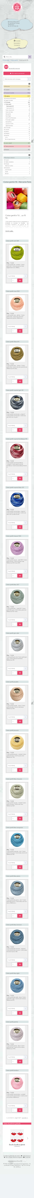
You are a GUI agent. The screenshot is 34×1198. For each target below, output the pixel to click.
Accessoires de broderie (17, 98)
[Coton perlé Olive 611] (17, 356)
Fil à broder (6, 60)
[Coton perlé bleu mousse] (17, 773)
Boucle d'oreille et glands (17, 1104)
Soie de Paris (9, 121)
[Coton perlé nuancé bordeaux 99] (17, 449)
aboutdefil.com (12, 1123)
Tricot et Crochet (17, 93)
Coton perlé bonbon (12, 1032)
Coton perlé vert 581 (12, 240)
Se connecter (17, 43)
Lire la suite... (8, 231)
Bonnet (17, 173)
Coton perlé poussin (12, 708)
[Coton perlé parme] (17, 1005)
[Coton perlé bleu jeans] (17, 866)
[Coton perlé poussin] (17, 727)
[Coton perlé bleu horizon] (17, 912)
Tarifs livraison (26, 1115)
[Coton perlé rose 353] (17, 308)
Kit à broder (17, 127)
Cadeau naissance (17, 162)
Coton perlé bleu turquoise (14, 800)
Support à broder (17, 100)
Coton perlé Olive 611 (12, 337)
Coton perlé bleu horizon (14, 893)
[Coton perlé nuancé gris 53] (17, 402)
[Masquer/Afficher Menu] (29, 83)
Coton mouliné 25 (18, 110)
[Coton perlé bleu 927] (17, 588)
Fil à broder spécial (18, 119)
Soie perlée (18, 114)
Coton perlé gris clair (12, 615)
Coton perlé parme (12, 986)
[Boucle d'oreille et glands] (17, 1102)
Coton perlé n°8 (18, 106)
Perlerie (17, 149)
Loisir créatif (17, 143)
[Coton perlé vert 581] (17, 260)
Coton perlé (14, 60)
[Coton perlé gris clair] (17, 634)
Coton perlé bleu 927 (12, 569)
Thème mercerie (17, 146)
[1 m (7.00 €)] (17, 273)
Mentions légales (17, 1116)
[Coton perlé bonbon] (17, 1051)
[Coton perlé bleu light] (17, 959)
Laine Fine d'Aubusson (18, 118)
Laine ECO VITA (18, 123)
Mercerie (17, 86)
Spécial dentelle (18, 125)
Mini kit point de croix (17, 139)
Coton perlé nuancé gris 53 (14, 383)
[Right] (27, 1097)
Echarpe (17, 164)
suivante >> (25, 1077)
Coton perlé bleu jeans (13, 847)
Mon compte (9, 1116)
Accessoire (17, 167)
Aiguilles (17, 135)
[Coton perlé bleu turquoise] (17, 820)
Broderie (17, 96)
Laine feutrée (17, 169)
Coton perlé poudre (12, 661)
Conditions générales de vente (11, 1115)
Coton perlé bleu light (12, 939)
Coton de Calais (18, 112)
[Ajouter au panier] (19, 278)
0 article (18, 40)
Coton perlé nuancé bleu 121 (15, 476)
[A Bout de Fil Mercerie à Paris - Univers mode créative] (17, 11)
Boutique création (17, 157)
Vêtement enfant (9, 165)
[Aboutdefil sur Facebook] (24, 1120)
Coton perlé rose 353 (12, 289)
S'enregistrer (17, 45)
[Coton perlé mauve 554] (17, 541)
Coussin (17, 160)
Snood (17, 171)
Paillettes (17, 133)
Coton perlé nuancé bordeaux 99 (16, 430)
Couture (17, 89)
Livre (17, 137)
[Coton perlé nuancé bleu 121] (17, 495)
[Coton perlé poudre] (17, 681)
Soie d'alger (18, 116)
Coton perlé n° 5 (18, 108)
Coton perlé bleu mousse (14, 754)
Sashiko (17, 131)
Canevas (17, 129)
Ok (30, 57)
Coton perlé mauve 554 (13, 522)
